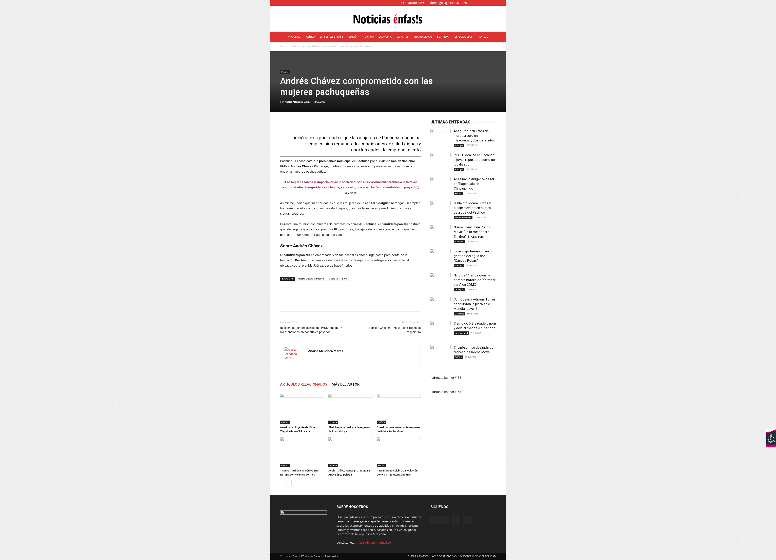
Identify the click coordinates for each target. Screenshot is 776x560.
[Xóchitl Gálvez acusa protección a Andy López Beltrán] (350, 452)
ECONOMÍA (385, 36)
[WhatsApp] (312, 303)
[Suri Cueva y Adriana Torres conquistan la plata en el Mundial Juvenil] (440, 307)
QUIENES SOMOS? (418, 556)
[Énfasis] (388, 19)
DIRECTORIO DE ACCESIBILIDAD (478, 556)
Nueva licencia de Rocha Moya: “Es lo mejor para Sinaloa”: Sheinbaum (472, 231)
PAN (344, 278)
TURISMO (368, 36)
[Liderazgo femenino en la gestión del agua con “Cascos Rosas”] (440, 259)
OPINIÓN (353, 36)
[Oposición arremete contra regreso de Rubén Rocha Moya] (399, 409)
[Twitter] (496, 2)
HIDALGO (483, 36)
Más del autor (346, 384)
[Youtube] (503, 2)
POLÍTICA (310, 36)
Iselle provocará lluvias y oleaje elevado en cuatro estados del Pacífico (472, 207)
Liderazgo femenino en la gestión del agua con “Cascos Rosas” (473, 256)
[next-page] (289, 482)
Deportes (459, 313)
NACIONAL (294, 36)
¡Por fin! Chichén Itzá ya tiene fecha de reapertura (395, 330)
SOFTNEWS (443, 36)
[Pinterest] (303, 303)
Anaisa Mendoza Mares (297, 101)
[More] (382, 123)
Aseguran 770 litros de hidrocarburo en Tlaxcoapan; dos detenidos (475, 135)
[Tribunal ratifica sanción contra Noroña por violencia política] (302, 452)
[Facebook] (483, 2)
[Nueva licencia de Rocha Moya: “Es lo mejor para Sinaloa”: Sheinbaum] (440, 235)
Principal (459, 289)
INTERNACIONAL (422, 36)
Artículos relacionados (303, 384)
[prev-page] (282, 482)
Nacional (459, 241)
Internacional (461, 333)
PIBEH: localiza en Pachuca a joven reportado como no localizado (474, 159)
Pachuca (333, 278)
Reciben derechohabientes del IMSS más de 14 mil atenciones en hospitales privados (311, 330)
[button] (476, 2)
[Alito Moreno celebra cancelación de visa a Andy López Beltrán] (399, 452)
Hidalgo (459, 145)
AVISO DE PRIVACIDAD (444, 556)
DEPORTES (402, 36)
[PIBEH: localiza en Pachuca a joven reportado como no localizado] (440, 163)
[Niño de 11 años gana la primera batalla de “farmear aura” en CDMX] (440, 283)
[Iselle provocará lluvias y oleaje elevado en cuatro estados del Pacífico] (440, 211)
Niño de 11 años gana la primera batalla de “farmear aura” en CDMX (475, 280)
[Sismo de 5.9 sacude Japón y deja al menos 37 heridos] (440, 331)
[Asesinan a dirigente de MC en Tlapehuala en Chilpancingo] (302, 409)
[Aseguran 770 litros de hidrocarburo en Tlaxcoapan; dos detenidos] (440, 139)
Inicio (283, 46)
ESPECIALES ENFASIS (332, 36)
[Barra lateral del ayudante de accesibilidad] (771, 434)
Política (294, 46)
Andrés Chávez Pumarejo (311, 278)
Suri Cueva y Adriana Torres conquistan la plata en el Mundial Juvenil (475, 304)
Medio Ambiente (463, 217)
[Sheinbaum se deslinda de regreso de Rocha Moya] (350, 409)
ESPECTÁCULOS (464, 36)
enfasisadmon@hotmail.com (374, 542)
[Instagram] (489, 2)
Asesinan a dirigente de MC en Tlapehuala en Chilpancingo (474, 183)
